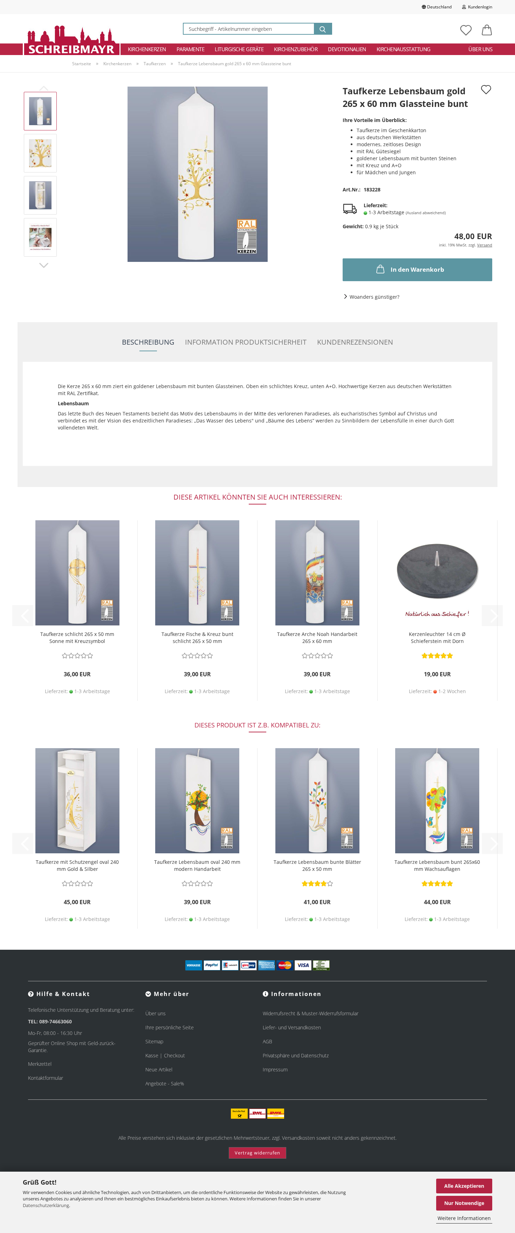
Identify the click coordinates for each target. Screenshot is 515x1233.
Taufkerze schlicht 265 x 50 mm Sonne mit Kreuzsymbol (77, 637)
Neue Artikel (158, 1069)
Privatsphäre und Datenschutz (296, 1055)
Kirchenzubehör (295, 49)
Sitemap (154, 1041)
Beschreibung (148, 342)
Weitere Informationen (464, 1218)
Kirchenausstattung (404, 49)
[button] (486, 28)
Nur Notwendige (464, 1203)
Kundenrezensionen (355, 342)
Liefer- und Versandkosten (292, 1027)
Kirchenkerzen (147, 49)
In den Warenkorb (417, 269)
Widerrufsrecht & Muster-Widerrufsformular (310, 1013)
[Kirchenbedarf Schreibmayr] (72, 28)
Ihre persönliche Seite (169, 1027)
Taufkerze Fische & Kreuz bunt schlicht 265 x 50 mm (197, 637)
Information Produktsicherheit (246, 342)
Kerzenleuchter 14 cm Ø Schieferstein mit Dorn (437, 637)
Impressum (275, 1069)
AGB (267, 1041)
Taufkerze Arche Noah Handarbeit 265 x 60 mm (317, 637)
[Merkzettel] (465, 28)
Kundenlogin (479, 7)
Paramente (191, 49)
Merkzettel (40, 1064)
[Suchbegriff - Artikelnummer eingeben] (322, 28)
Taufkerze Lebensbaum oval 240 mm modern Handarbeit (197, 865)
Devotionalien (347, 49)
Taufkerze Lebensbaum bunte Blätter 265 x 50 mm (317, 865)
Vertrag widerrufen (257, 1153)
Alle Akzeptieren (464, 1186)
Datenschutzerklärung (46, 1205)
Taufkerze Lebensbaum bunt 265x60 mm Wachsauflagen (437, 865)
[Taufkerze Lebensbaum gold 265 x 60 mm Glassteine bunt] (198, 173)
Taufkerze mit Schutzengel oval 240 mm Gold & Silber (77, 865)
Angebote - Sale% (164, 1083)
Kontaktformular (45, 1078)
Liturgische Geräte (239, 49)
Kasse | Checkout (165, 1055)
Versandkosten (298, 1137)
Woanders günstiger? (374, 296)
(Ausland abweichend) (426, 212)
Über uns (480, 49)
